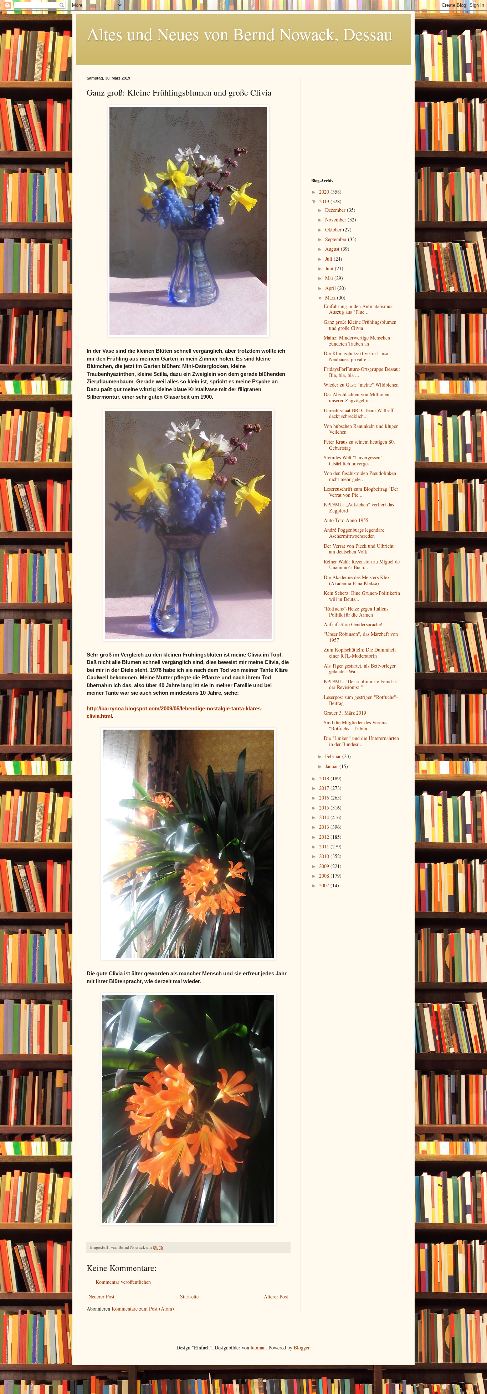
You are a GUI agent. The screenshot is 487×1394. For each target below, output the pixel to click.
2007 (324, 885)
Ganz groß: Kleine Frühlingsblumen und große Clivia (360, 324)
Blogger (301, 1347)
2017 (324, 788)
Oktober (334, 229)
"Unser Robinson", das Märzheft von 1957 (361, 636)
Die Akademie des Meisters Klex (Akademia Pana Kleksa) (357, 580)
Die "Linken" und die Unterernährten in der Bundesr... (361, 741)
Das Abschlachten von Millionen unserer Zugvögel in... (356, 397)
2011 (324, 846)
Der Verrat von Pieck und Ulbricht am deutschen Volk (359, 548)
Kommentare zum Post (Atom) (143, 1308)
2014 (324, 817)
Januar (332, 766)
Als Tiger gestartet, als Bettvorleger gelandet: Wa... (360, 668)
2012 (324, 836)
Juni (330, 268)
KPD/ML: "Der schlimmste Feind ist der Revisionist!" (361, 684)
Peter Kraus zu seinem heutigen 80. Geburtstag (359, 444)
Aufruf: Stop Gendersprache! (353, 624)
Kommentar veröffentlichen (123, 1281)
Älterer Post (276, 1296)
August (333, 248)
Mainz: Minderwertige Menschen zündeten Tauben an (357, 340)
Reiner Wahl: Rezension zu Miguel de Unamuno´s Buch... (362, 564)
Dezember (336, 209)
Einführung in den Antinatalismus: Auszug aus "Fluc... (359, 309)
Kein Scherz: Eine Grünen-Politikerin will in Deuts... (362, 595)
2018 (324, 778)
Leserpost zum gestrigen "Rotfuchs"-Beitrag (361, 700)
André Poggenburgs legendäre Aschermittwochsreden (354, 532)
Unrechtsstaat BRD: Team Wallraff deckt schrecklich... (358, 413)
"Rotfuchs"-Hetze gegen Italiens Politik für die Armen (356, 611)
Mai (329, 278)
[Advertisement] (355, 120)
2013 (324, 826)
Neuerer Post (101, 1296)
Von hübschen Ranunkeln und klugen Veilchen (361, 429)
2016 (324, 797)
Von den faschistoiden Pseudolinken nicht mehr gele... (360, 476)
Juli (329, 258)
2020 (324, 191)
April (331, 288)
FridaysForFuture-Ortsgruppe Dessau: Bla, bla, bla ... (362, 372)
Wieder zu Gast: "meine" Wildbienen (361, 384)
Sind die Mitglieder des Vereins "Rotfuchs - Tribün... (355, 725)
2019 (324, 201)
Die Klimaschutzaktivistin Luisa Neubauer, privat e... (356, 356)
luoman (258, 1347)
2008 (324, 875)
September (336, 239)
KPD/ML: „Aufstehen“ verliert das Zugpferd (359, 507)
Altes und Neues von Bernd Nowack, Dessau (240, 33)
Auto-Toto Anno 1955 (346, 520)
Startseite (189, 1296)
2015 (324, 807)
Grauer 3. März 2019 (345, 712)
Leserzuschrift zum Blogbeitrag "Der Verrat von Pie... (361, 491)
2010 (324, 856)
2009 (324, 866)
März (331, 297)
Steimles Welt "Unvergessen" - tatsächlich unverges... (355, 460)
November (336, 219)
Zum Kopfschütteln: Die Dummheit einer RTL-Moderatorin (360, 652)
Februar (333, 756)
